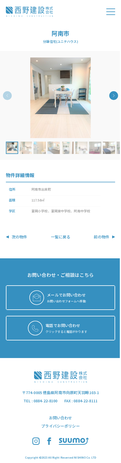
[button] (60, 97)
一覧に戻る (60, 237)
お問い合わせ (60, 417)
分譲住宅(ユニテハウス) (60, 41)
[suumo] (74, 443)
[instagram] (36, 443)
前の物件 (101, 237)
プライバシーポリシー (60, 426)
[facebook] (49, 443)
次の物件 (19, 237)
